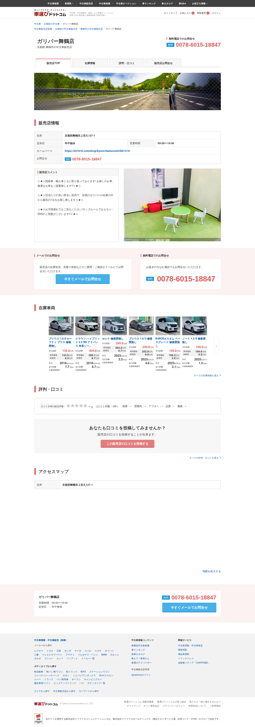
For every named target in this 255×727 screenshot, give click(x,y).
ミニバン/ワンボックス (84, 675)
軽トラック (71, 671)
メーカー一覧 (88, 658)
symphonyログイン (141, 674)
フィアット (72, 658)
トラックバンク (186, 658)
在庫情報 (90, 63)
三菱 (36, 654)
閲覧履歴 (203, 12)
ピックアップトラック (65, 682)
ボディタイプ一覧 (96, 682)
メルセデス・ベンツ (88, 654)
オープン (76, 679)
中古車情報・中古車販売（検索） (51, 640)
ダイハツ (109, 650)
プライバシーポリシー (174, 705)
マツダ (77, 650)
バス (82, 682)
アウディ (70, 654)
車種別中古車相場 (140, 645)
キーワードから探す (89, 690)
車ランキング (149, 3)
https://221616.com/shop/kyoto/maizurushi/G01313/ (97, 151)
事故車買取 (183, 653)
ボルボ (37, 658)
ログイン (216, 12)
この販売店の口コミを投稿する (127, 443)
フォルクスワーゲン (52, 654)
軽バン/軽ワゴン (54, 671)
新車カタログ (138, 653)
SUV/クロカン (106, 675)
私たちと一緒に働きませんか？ (205, 701)
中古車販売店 (86, 3)
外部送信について (197, 705)
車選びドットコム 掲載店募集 (139, 701)
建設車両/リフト (42, 682)
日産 (59, 650)
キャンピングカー (93, 679)
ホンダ (67, 650)
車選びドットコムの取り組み (171, 701)
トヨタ (49, 650)
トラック (48, 679)
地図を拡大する (212, 571)
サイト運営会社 (151, 705)
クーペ (37, 679)
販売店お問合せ (163, 63)
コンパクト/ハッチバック (46, 675)
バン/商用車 (62, 679)
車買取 (68, 3)
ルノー (60, 658)
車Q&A (182, 3)
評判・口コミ (127, 63)
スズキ (98, 650)
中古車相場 (104, 3)
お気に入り (187, 12)
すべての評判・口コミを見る (204, 457)
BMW (104, 654)
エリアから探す (42, 690)
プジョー (48, 658)
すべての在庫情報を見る (206, 375)
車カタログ (167, 3)
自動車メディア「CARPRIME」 (194, 662)
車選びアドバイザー (141, 662)
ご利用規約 (215, 705)
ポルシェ (114, 654)
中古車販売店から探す (64, 690)
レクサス (38, 650)
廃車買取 (182, 649)
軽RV (83, 671)
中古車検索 (53, 3)
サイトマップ (170, 12)
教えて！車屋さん (140, 658)
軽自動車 (38, 671)
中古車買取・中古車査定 (190, 645)
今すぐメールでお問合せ (82, 278)
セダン (66, 675)
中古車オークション (126, 3)
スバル (88, 650)
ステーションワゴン (99, 671)
